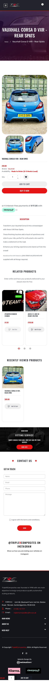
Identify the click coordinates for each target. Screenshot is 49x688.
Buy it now (24, 190)
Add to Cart (24, 184)
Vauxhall (11, 169)
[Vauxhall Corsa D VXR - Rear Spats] (15, 145)
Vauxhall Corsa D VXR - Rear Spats (13, 392)
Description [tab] (24, 219)
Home (6, 42)
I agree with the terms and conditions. (25, 520)
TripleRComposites (19, 647)
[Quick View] (5, 302)
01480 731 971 (19, 609)
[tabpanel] (24, 242)
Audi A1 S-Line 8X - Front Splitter (34, 315)
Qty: (3, 177)
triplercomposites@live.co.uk (25, 613)
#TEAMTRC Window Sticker (11, 315)
